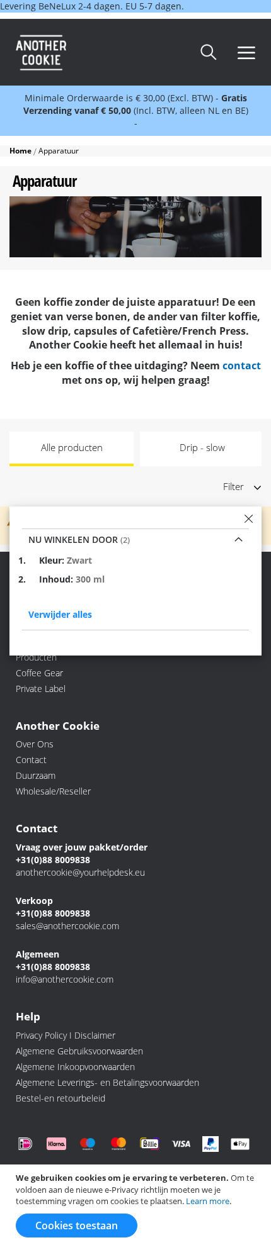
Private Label (41, 689)
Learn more (207, 1201)
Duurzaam (35, 775)
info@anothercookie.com (64, 979)
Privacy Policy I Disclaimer (65, 1035)
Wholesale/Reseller (53, 791)
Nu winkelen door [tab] (74, 539)
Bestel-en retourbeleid (60, 1098)
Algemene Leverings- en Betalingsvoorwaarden (107, 1082)
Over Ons (35, 744)
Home (21, 150)
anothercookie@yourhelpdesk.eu (80, 872)
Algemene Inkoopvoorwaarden (75, 1067)
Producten (36, 657)
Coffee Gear (39, 673)
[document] (137, 1204)
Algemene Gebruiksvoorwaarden (79, 1051)
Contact (31, 760)
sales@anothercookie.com (67, 926)
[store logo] (72, 52)
